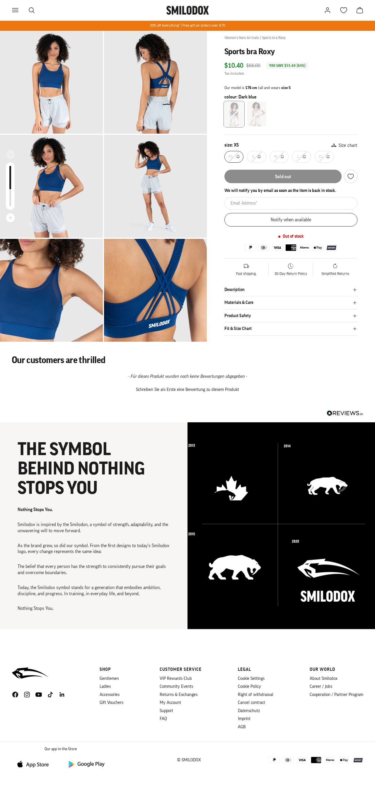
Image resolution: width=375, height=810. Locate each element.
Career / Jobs (321, 686)
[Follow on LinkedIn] (62, 694)
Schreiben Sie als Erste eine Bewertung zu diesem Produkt (187, 389)
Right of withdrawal (255, 694)
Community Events (176, 686)
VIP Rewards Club (176, 678)
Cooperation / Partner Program (336, 694)
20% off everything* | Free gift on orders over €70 (187, 25)
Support (166, 711)
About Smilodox (324, 678)
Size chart (348, 145)
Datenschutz (249, 711)
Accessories (110, 694)
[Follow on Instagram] (26, 694)
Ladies (105, 686)
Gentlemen (109, 678)
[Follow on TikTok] (50, 694)
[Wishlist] (350, 176)
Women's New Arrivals (241, 38)
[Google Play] (86, 764)
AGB (242, 727)
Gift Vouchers (111, 702)
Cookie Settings (251, 678)
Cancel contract (251, 702)
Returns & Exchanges (178, 694)
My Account (170, 702)
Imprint (244, 719)
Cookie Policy (249, 686)
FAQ (163, 719)
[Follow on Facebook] (15, 694)
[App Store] (35, 764)
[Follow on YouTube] (38, 694)
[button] (187, 389)
